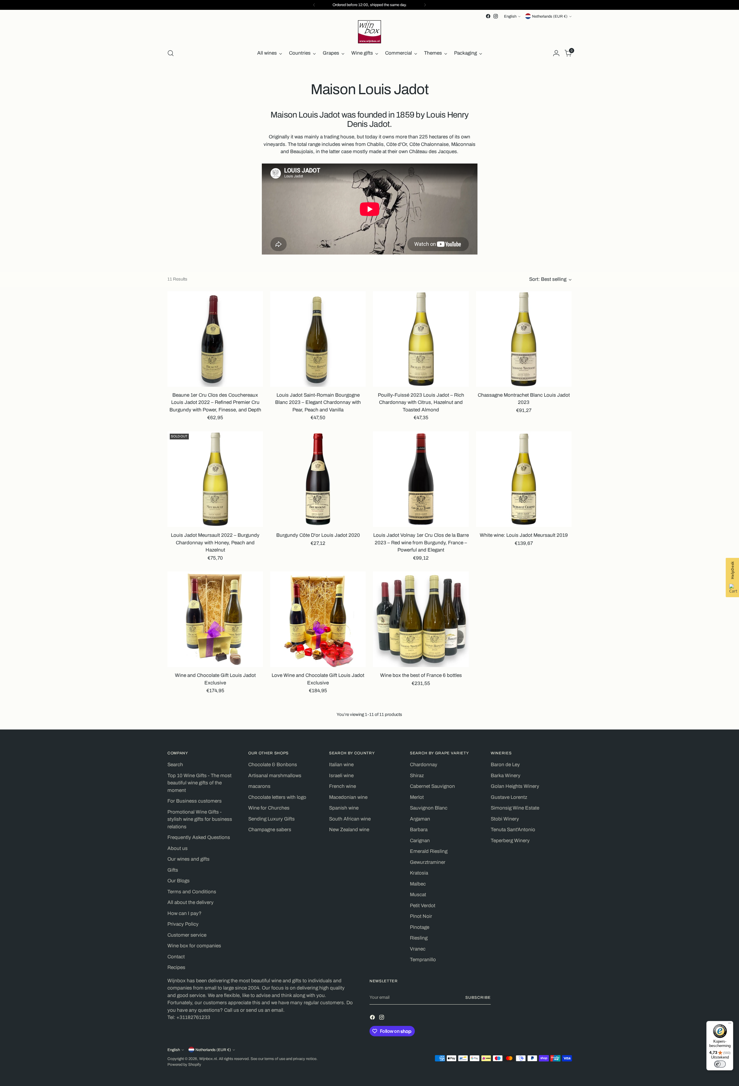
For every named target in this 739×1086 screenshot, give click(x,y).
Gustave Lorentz (509, 797)
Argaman (420, 819)
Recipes (176, 967)
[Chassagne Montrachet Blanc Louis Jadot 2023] (524, 339)
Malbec (418, 884)
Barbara (419, 829)
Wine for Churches (269, 808)
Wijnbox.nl (208, 1059)
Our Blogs (178, 880)
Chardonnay (423, 764)
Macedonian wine (348, 797)
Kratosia (419, 873)
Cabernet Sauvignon (432, 786)
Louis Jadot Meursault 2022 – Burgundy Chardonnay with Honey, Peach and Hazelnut (215, 542)
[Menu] (729, 1024)
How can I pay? (184, 913)
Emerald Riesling (428, 851)
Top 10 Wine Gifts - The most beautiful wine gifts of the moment (199, 783)
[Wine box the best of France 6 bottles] (421, 619)
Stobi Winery (505, 819)
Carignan (420, 840)
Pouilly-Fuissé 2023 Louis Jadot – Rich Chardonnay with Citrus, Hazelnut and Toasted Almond (421, 402)
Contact (176, 956)
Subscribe (478, 997)
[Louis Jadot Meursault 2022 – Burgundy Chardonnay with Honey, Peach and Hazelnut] (215, 479)
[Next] (425, 5)
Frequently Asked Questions (198, 837)
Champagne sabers (269, 829)
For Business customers (194, 801)
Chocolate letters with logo (277, 797)
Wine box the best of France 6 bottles (421, 675)
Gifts (172, 870)
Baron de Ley (505, 764)
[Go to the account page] (556, 53)
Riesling (419, 938)
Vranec (418, 949)
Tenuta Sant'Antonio (513, 829)
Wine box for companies (194, 945)
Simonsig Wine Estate (515, 808)
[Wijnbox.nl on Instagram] (495, 16)
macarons (259, 786)
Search (175, 764)
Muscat (418, 894)
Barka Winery (505, 775)
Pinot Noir (421, 916)
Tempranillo (423, 959)
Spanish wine (344, 808)
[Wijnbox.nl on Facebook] (488, 16)
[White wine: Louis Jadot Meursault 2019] (524, 479)
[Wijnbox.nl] (369, 31)
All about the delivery (190, 902)
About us (177, 848)
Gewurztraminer (427, 862)
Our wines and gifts (188, 859)
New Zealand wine (349, 829)
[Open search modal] (170, 53)
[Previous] (314, 5)
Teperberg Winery (510, 840)
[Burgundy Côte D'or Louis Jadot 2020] (318, 479)
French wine (342, 786)
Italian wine (341, 764)
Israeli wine (341, 775)
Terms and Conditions (191, 891)
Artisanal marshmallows (274, 775)
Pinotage (419, 927)
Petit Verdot (422, 905)
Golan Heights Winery (515, 786)
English (510, 16)
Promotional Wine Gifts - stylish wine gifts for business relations (199, 819)
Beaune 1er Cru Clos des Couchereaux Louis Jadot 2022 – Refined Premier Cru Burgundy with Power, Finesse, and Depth (215, 402)
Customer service (186, 935)
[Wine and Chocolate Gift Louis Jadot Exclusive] (215, 619)
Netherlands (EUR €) (550, 16)
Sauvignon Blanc (428, 808)
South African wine (350, 819)
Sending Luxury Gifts (271, 819)
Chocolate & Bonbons (272, 764)
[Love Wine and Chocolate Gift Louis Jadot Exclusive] (318, 619)
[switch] (720, 1064)
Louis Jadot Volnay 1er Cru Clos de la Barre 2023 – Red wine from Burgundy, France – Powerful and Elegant (421, 542)
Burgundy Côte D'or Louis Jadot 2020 (318, 535)
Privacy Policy (183, 924)
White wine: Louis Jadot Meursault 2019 (524, 535)
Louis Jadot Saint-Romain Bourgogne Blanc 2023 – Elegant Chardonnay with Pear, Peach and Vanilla (318, 402)
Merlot (417, 797)
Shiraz (417, 775)
